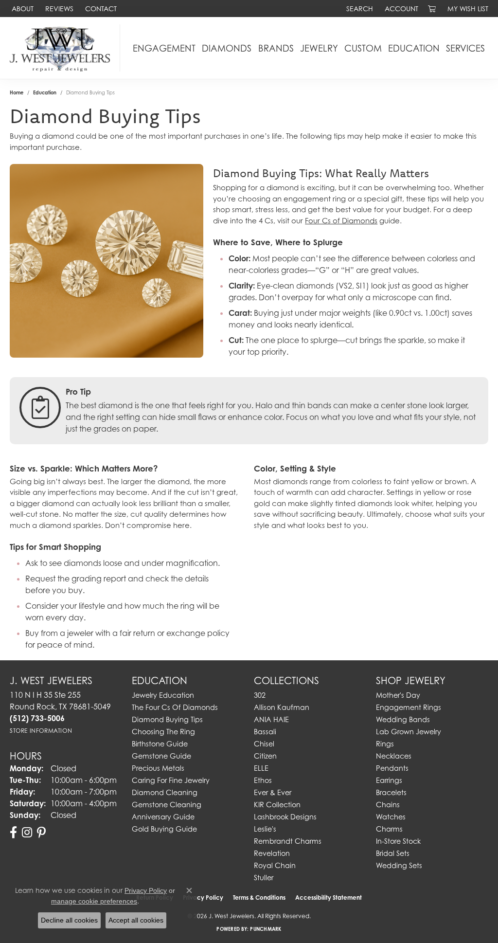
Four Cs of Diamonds (341, 220)
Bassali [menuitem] (265, 731)
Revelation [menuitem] (272, 853)
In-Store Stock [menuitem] (398, 841)
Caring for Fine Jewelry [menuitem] (171, 780)
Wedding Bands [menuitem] (403, 719)
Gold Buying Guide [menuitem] (164, 829)
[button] (358, 8)
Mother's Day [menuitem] (398, 695)
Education (414, 48)
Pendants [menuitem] (392, 768)
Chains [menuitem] (388, 804)
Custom (363, 48)
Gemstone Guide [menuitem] (161, 756)
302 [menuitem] (260, 695)
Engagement (164, 48)
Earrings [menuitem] (389, 780)
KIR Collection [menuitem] (277, 804)
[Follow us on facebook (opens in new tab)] (13, 832)
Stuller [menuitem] (263, 877)
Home (16, 92)
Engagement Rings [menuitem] (408, 707)
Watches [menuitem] (391, 817)
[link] (22, 8)
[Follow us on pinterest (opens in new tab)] (41, 832)
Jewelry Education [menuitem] (163, 695)
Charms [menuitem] (389, 829)
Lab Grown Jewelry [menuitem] (408, 731)
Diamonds (226, 48)
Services (465, 48)
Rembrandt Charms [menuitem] (287, 841)
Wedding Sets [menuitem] (399, 865)
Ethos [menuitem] (263, 780)
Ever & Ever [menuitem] (272, 792)
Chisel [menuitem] (264, 744)
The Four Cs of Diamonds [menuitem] (175, 707)
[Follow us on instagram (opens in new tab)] (27, 832)
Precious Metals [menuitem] (158, 768)
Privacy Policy (145, 890)
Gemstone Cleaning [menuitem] (166, 804)
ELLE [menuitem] (261, 768)
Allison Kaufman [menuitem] (281, 707)
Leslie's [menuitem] (265, 829)
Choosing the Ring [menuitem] (163, 731)
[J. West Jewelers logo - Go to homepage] (62, 48)
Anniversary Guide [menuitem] (163, 817)
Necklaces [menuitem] (393, 756)
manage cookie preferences (94, 901)
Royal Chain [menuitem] (275, 865)
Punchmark (265, 929)
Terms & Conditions (259, 897)
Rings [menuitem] (385, 744)
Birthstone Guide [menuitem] (160, 744)
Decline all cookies (69, 920)
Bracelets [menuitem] (391, 792)
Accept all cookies (135, 920)
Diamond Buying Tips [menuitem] (167, 719)
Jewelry (319, 48)
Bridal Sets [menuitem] (392, 853)
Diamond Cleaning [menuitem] (164, 792)
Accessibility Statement (328, 897)
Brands (276, 48)
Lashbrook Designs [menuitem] (285, 817)
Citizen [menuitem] (265, 756)
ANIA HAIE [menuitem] (271, 719)
